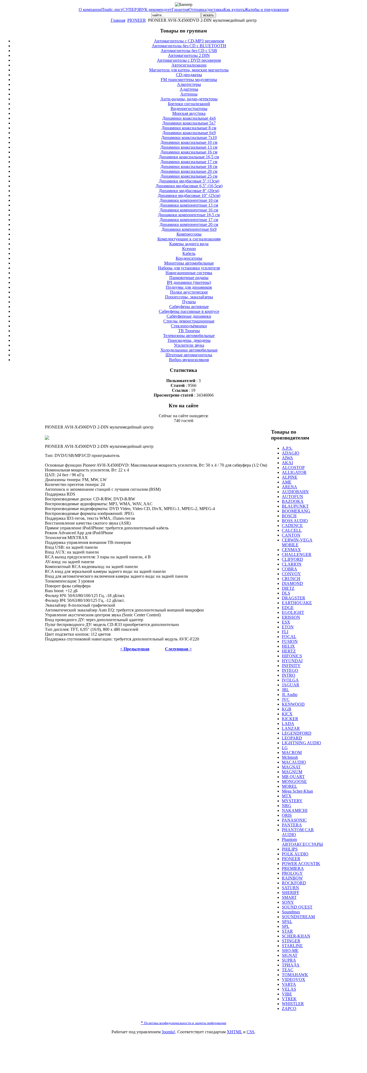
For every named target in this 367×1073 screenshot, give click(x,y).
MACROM (292, 752)
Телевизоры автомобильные (189, 335)
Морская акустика (189, 113)
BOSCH (289, 516)
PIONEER (136, 20)
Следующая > (178, 649)
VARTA (289, 984)
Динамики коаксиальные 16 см (188, 152)
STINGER (291, 941)
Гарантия (180, 9)
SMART (289, 897)
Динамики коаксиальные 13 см (188, 147)
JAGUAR (290, 685)
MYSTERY (292, 801)
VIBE (287, 994)
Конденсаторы (189, 258)
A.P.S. (287, 448)
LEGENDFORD (296, 733)
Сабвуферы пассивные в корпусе (189, 311)
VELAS (289, 989)
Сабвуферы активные (189, 306)
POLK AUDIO (295, 854)
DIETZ (288, 588)
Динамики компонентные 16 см (189, 210)
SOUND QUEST (297, 907)
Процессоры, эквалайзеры (189, 297)
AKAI (287, 462)
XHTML (234, 1032)
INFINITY (291, 665)
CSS (250, 1032)
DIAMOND (292, 583)
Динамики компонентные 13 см (189, 205)
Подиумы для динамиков (189, 287)
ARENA (289, 487)
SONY (288, 902)
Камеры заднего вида (188, 243)
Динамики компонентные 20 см (189, 224)
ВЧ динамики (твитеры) (189, 282)
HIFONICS (292, 656)
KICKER (290, 718)
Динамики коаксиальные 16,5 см (189, 157)
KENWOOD (293, 704)
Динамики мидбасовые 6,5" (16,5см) (189, 186)
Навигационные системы (188, 272)
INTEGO (290, 670)
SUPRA (289, 960)
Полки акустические (189, 292)
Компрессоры (189, 234)
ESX (286, 622)
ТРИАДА (291, 965)
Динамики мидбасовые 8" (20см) (189, 190)
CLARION (291, 564)
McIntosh (290, 757)
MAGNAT (291, 767)
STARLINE (292, 945)
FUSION (290, 641)
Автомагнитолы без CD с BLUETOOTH (189, 45)
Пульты (189, 301)
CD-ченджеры (189, 74)
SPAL (287, 921)
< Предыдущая (134, 649)
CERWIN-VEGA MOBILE (297, 542)
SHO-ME (290, 950)
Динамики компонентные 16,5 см (189, 215)
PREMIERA (293, 868)
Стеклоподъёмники (189, 326)
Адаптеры (189, 89)
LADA (288, 723)
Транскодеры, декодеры (189, 340)
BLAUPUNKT (295, 506)
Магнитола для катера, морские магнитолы (189, 70)
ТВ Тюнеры (189, 330)
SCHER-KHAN (296, 936)
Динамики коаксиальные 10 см (188, 142)
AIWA (287, 458)
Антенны (188, 94)
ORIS (287, 815)
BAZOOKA (293, 501)
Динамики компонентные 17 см (189, 219)
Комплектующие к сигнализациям (189, 239)
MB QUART (293, 776)
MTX (287, 796)
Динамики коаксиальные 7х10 (189, 137)
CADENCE (292, 525)
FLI (285, 631)
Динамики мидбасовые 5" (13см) (189, 181)
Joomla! (168, 1032)
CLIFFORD (292, 559)
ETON (288, 627)
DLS (286, 593)
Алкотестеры (189, 84)
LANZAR (291, 728)
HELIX (288, 646)
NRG (286, 805)
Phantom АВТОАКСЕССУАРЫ (302, 842)
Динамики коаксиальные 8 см (188, 128)
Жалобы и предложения (266, 9)
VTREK (289, 999)
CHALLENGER (296, 554)
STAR (287, 931)
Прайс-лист (112, 9)
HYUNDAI (292, 660)
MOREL (289, 786)
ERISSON (291, 617)
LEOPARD (292, 738)
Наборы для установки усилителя (189, 268)
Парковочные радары (188, 277)
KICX (287, 714)
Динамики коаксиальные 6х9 (189, 132)
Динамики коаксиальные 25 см (188, 176)
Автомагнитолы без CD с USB (189, 50)
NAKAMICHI (294, 810)
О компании (90, 9)
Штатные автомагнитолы (188, 355)
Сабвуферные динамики (189, 316)
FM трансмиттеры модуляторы (189, 79)
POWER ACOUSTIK (301, 863)
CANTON (291, 535)
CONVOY (291, 574)
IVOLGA (290, 680)
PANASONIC (294, 820)
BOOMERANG (296, 511)
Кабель (188, 253)
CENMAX (291, 549)
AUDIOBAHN (295, 491)
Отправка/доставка (206, 9)
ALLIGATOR (294, 472)
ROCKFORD (294, 883)
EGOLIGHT (293, 612)
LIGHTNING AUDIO (301, 743)
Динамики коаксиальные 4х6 (189, 118)
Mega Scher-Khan (297, 791)
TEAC (287, 970)
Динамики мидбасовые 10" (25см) (189, 195)
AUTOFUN (292, 496)
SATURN (290, 887)
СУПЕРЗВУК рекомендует (147, 9)
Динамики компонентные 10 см (189, 200)
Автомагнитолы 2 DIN (189, 55)
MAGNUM (292, 772)
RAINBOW (292, 878)
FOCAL (289, 636)
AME (287, 482)
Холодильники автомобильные (189, 350)
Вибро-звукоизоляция (189, 359)
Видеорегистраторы (189, 108)
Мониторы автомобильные (189, 263)
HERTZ (289, 651)
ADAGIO (290, 453)
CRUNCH (291, 578)
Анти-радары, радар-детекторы (189, 99)
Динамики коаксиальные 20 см (188, 171)
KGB (286, 709)
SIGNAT (289, 955)
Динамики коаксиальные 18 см (188, 166)
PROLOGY (292, 873)
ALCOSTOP (293, 467)
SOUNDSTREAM (298, 916)
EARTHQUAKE (297, 602)
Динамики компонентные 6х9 (189, 229)
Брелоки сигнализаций (189, 103)
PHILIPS (290, 849)
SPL (285, 926)
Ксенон (189, 248)
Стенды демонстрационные (188, 321)
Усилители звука (189, 345)
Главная (118, 20)
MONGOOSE (294, 781)
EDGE (288, 607)
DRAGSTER (293, 598)
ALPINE (289, 477)
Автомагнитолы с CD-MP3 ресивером (189, 41)
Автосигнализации (189, 65)
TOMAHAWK (295, 974)
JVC (286, 699)
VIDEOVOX (293, 979)
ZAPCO (289, 1008)
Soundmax (291, 912)
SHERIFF (290, 892)
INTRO (288, 675)
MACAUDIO (294, 762)
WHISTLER (293, 1003)
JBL (285, 689)
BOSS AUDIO (295, 520)
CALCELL (292, 530)
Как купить (234, 9)
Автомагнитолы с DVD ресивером (189, 60)
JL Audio (289, 694)
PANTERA (292, 825)
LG (285, 747)
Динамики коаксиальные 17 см (188, 161)
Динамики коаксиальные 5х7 (189, 123)
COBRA (289, 569)
